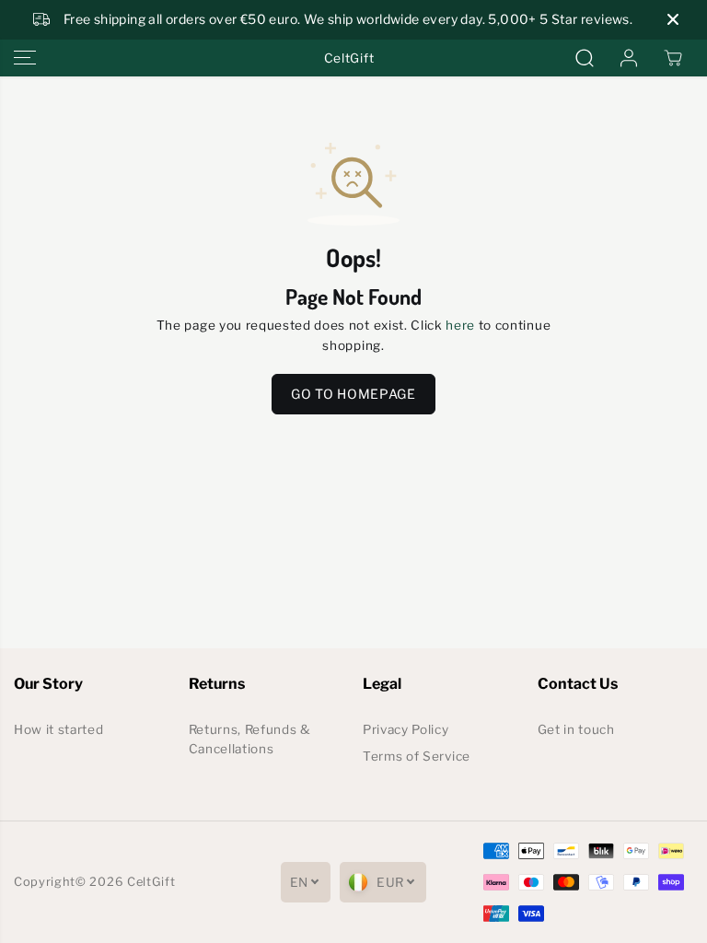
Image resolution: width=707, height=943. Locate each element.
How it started (59, 729)
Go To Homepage (353, 394)
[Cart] (673, 58)
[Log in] (628, 58)
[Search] (584, 58)
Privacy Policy (406, 729)
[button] (25, 58)
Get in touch (576, 729)
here (460, 325)
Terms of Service (416, 756)
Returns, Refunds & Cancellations (250, 739)
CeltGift (151, 882)
